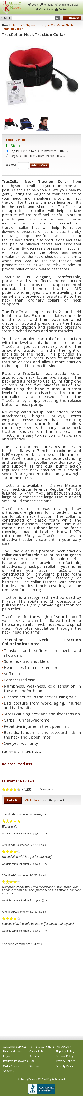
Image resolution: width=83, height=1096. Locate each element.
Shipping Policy (65, 1051)
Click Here (32, 800)
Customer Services (14, 1046)
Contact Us (65, 9)
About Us (9, 1071)
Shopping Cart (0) (68, 4)
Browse (74, 18)
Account (48, 4)
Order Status (46, 9)
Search (6, 18)
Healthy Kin (11, 7)
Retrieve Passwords (15, 1061)
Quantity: (11, 165)
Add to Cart (39, 165)
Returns (34, 1056)
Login (35, 4)
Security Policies (66, 1066)
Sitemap (34, 1066)
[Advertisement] (41, 990)
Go (58, 17)
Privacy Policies (65, 1061)
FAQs (33, 1061)
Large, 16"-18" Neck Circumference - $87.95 (37, 156)
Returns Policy (64, 1056)
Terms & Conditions (41, 1046)
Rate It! (13, 800)
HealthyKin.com (13, 1051)
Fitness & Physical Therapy (30, 25)
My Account (64, 1046)
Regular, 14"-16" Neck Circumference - (39, 151)
